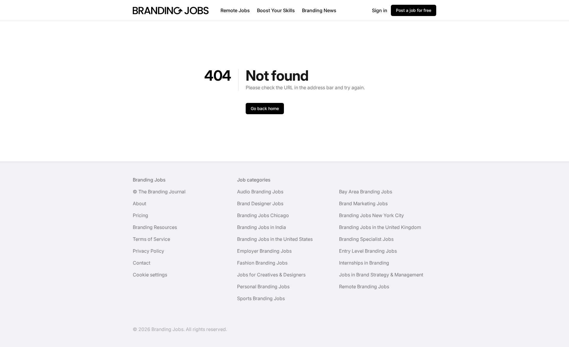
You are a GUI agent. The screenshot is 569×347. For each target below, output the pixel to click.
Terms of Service (151, 239)
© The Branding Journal (159, 192)
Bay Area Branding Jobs (365, 192)
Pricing (140, 215)
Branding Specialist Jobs (366, 239)
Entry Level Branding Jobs (368, 251)
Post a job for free (413, 10)
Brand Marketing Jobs (363, 203)
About (139, 203)
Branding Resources (155, 227)
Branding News (319, 10)
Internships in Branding (364, 263)
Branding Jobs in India (261, 227)
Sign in (379, 10)
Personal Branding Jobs (263, 286)
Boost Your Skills (276, 10)
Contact (141, 263)
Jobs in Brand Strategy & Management (381, 275)
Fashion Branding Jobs (262, 263)
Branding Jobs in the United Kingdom (380, 227)
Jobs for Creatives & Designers (271, 275)
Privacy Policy (148, 251)
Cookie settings (150, 275)
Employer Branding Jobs (264, 251)
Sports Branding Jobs (261, 298)
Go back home (265, 108)
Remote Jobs (235, 10)
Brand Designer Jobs (260, 203)
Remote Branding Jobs (364, 286)
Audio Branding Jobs (260, 192)
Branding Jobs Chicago (263, 215)
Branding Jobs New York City (371, 215)
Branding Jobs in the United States (275, 239)
